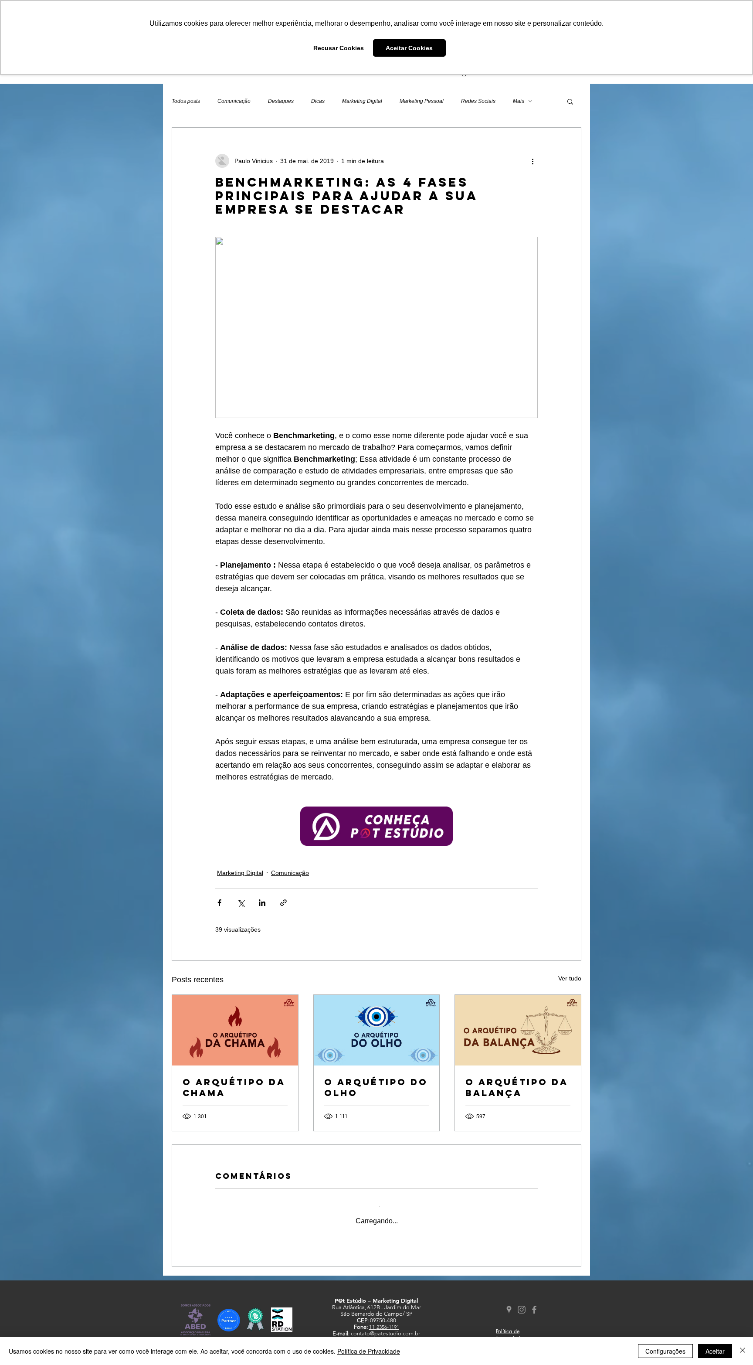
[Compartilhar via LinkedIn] (262, 903)
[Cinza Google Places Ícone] (509, 1302)
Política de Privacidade (368, 1351)
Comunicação (234, 101)
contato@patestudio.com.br (385, 1326)
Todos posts (186, 101)
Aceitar (715, 1351)
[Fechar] (742, 1351)
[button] (570, 101)
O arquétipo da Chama (234, 1087)
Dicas (318, 101)
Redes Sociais (478, 101)
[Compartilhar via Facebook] (219, 903)
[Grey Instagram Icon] (521, 1302)
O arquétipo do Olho (376, 1087)
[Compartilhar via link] (283, 903)
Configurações (665, 1351)
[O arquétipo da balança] (518, 1030)
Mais (518, 101)
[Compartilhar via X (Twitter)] (241, 903)
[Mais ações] (532, 161)
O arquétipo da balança (516, 1087)
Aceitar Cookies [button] (409, 47)
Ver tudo (569, 978)
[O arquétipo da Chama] (235, 1030)
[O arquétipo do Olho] (377, 1030)
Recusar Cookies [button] (338, 47)
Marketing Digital (362, 101)
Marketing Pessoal (422, 101)
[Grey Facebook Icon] (534, 1302)
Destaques (281, 101)
